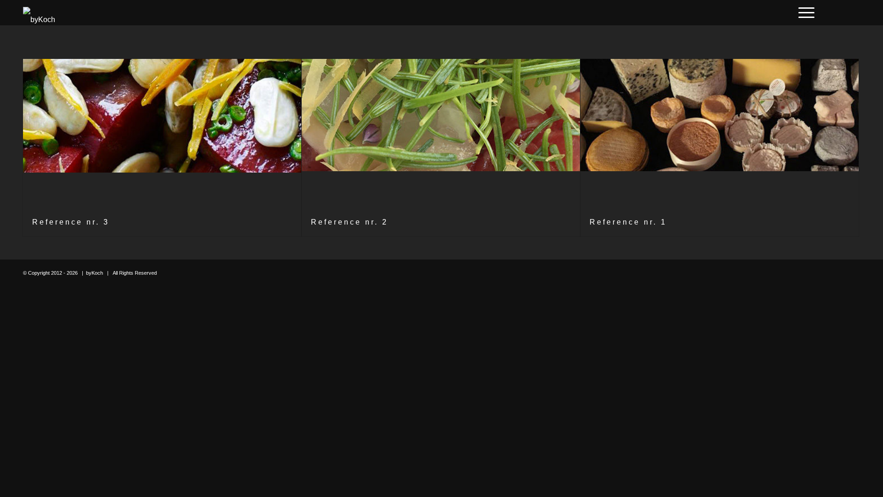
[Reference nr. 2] (441, 133)
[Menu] (803, 12)
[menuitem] (803, 12)
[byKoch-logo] (39, 12)
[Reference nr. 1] (719, 133)
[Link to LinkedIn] (853, 12)
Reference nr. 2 (349, 222)
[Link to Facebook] (825, 12)
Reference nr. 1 (628, 222)
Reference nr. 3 (70, 222)
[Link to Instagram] (839, 12)
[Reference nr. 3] (162, 133)
